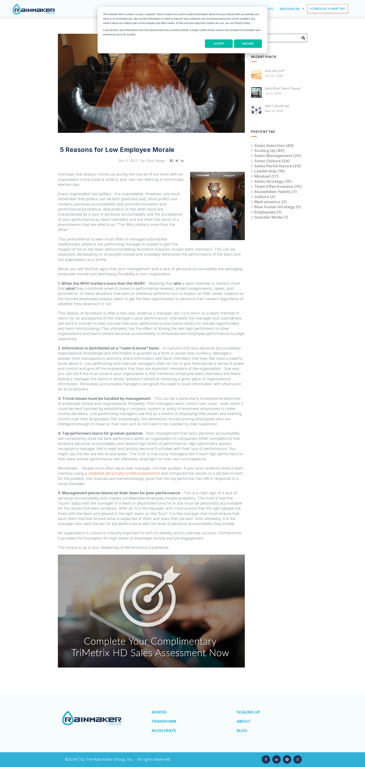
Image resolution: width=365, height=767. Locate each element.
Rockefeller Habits (275, 191)
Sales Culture (272, 161)
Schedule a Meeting (328, 9)
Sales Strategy (273, 181)
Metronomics (270, 202)
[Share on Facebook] (171, 160)
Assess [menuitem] (159, 712)
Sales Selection (274, 145)
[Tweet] (176, 160)
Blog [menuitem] (242, 730)
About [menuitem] (244, 721)
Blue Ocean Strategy (277, 207)
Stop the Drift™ (275, 71)
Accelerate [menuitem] (163, 730)
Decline (247, 43)
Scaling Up (269, 150)
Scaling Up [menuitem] (248, 712)
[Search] (303, 39)
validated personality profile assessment (124, 473)
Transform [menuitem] (163, 721)
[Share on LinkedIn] (182, 160)
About (267, 9)
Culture (265, 197)
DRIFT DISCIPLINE (277, 106)
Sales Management (277, 155)
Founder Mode (271, 217)
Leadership (269, 171)
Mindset (266, 176)
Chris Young (155, 161)
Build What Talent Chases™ (283, 88)
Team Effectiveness (278, 186)
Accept (219, 43)
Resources (290, 9)
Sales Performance (277, 166)
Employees (268, 212)
